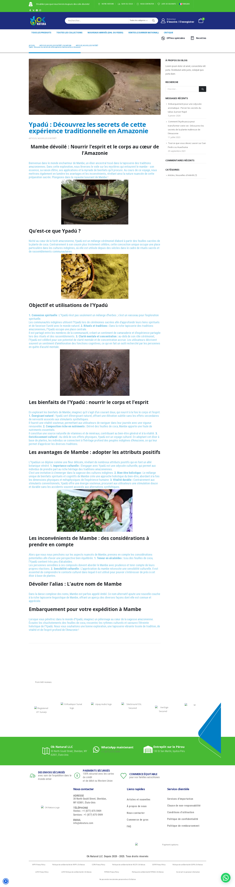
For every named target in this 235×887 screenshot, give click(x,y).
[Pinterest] (37, 10)
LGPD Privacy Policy (41, 872)
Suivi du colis (127, 4)
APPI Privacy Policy (38, 865)
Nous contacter (147, 4)
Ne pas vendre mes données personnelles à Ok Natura (117, 879)
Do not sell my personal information (188, 872)
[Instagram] (40, 10)
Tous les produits (41, 32)
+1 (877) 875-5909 (110, 751)
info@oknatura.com (83, 823)
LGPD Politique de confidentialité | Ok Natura (76, 872)
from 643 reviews (43, 682)
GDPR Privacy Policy (158, 865)
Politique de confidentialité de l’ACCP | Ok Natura (128, 865)
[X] (33, 10)
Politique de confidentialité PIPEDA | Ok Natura (148, 872)
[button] (226, 878)
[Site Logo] (38, 20)
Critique (168, 32)
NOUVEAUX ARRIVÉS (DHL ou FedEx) (105, 32)
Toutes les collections (69, 32)
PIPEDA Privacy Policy (111, 872)
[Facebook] (30, 10)
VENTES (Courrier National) (143, 32)
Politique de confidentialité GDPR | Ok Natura (187, 865)
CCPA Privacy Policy (98, 865)
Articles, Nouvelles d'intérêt (43, 138)
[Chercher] (153, 20)
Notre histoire (108, 4)
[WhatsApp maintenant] (97, 749)
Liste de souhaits (168, 4)
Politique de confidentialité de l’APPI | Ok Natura (68, 865)
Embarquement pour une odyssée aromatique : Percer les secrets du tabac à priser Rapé (185, 107)
